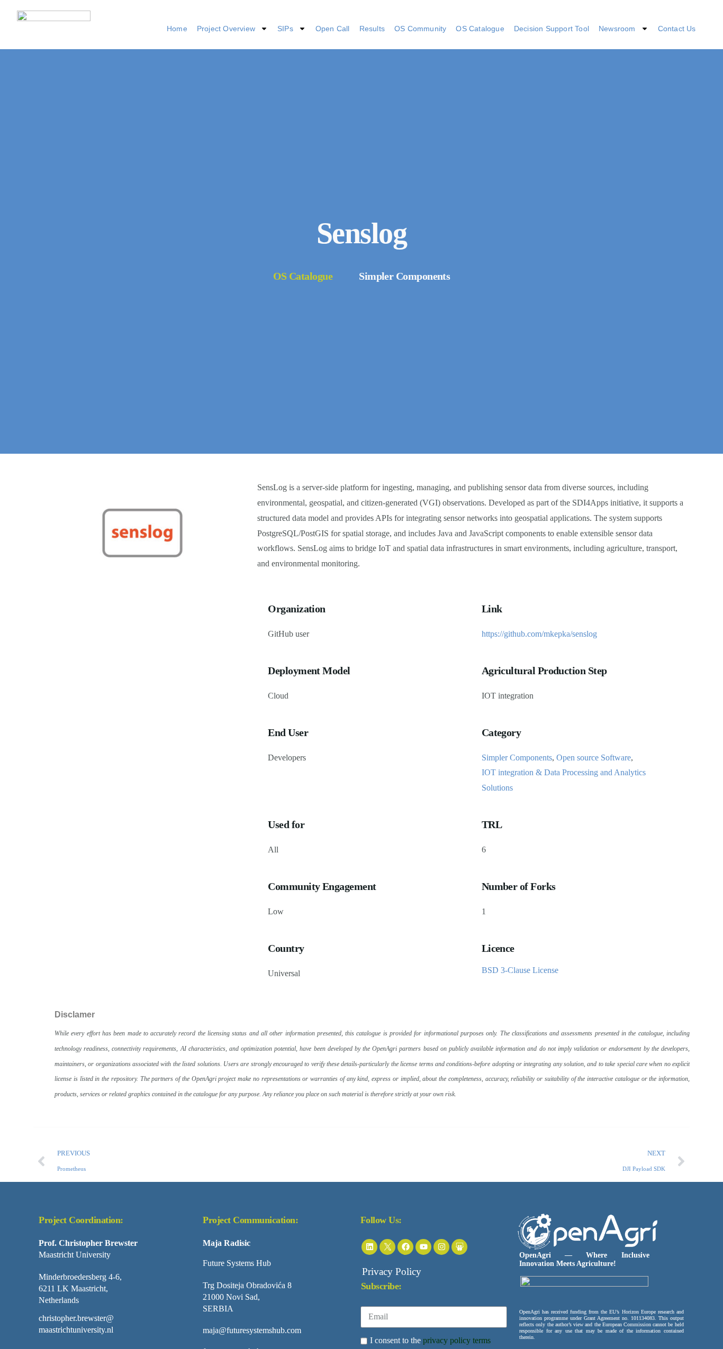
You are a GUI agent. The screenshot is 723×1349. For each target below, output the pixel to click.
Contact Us (677, 28)
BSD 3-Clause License (520, 970)
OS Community (420, 28)
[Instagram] (441, 1247)
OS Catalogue (480, 28)
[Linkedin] (369, 1247)
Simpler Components (517, 757)
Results (372, 28)
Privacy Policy (391, 1271)
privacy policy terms (457, 1340)
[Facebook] (405, 1247)
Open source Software (593, 757)
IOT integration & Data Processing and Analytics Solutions (564, 780)
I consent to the (430, 1340)
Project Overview (226, 28)
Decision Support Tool (551, 28)
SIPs (285, 28)
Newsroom (617, 28)
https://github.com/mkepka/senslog (539, 633)
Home (177, 28)
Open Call (332, 28)
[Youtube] (423, 1247)
